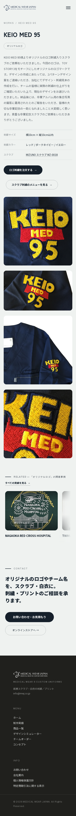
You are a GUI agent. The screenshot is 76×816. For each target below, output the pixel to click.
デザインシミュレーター (27, 733)
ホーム (17, 717)
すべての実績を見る (17, 483)
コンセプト (19, 744)
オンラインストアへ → (25, 630)
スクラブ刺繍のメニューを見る (32, 184)
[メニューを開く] (68, 8)
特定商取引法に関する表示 (28, 785)
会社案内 (18, 775)
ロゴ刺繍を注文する (23, 170)
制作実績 (18, 723)
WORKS (9, 23)
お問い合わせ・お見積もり (29, 617)
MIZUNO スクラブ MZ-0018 (42, 155)
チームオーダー (22, 739)
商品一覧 (18, 728)
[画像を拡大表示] (38, 231)
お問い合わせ (21, 769)
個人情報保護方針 (23, 780)
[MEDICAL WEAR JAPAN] (20, 8)
